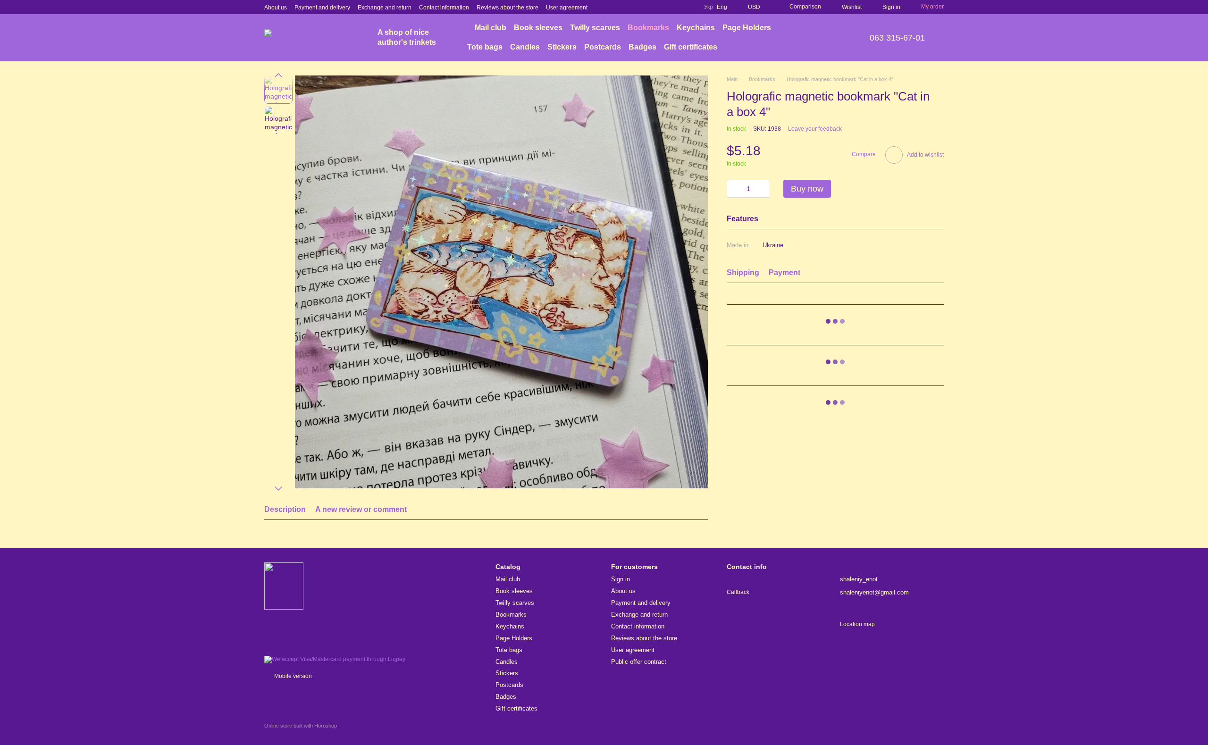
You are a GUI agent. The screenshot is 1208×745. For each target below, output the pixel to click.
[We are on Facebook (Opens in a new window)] (655, 7)
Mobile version (292, 676)
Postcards (602, 47)
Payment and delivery (322, 7)
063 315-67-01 (897, 37)
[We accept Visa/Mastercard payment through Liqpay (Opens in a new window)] (334, 659)
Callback (738, 592)
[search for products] (830, 37)
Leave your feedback (815, 129)
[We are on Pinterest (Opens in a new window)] (677, 7)
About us (275, 7)
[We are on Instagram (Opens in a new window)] (666, 7)
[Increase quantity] (763, 188)
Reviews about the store (507, 7)
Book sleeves (538, 28)
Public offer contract (638, 661)
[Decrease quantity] (733, 188)
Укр (708, 7)
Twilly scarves (595, 28)
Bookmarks (648, 28)
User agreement (566, 7)
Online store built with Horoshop (300, 725)
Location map (857, 624)
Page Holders (746, 28)
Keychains (696, 28)
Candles (525, 47)
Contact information (444, 7)
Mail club (490, 28)
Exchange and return (384, 7)
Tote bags (485, 47)
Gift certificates (690, 47)
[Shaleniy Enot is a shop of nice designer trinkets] (283, 585)
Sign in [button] (620, 579)
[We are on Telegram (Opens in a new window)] (689, 7)
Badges (642, 47)
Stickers (562, 47)
